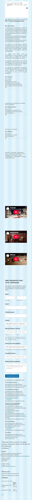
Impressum (4, 497)
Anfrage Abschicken (12, 376)
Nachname (19, 300)
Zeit (18, 334)
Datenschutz (10, 497)
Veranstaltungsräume (9, 412)
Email (7, 304)
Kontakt (20, 497)
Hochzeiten (21, 413)
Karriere (25, 497)
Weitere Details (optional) (12, 361)
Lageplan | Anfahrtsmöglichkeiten (23, 456)
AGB (16, 497)
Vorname (7, 300)
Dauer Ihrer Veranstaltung (12, 343)
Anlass (7, 320)
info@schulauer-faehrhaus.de (8, 466)
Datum (6, 334)
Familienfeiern (22, 414)
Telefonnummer (9, 312)
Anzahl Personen (10, 353)
